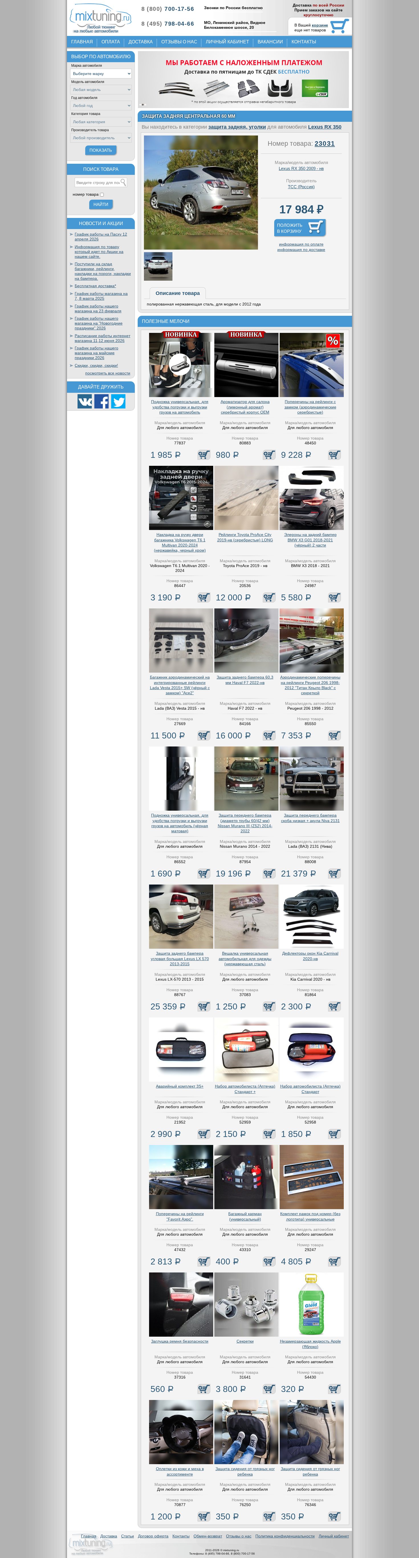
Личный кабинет (227, 41)
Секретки (245, 1341)
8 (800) (167, 9)
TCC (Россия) (301, 186)
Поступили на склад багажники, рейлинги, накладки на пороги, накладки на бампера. (103, 271)
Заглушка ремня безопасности (179, 1341)
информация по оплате (301, 244)
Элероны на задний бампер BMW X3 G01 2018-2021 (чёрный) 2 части (310, 539)
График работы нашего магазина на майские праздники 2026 (96, 353)
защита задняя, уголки (237, 127)
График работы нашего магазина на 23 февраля (98, 308)
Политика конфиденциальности (285, 1536)
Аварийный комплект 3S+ (180, 1086)
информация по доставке (301, 249)
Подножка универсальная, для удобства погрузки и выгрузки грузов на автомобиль (179, 406)
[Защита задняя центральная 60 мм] (201, 248)
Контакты (304, 41)
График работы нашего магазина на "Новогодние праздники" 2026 (99, 323)
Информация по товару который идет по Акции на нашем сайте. (99, 251)
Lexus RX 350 (324, 127)
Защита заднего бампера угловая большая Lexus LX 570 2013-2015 (180, 958)
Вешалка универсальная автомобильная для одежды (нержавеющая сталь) (245, 958)
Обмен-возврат (208, 1536)
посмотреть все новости (107, 373)
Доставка (141, 41)
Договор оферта (153, 1536)
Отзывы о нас (179, 41)
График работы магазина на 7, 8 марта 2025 (101, 296)
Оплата (110, 41)
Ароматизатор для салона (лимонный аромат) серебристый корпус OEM (245, 406)
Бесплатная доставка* (95, 286)
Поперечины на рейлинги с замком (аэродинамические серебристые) (310, 406)
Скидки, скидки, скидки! (96, 365)
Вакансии (270, 41)
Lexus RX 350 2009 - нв (301, 168)
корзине (320, 25)
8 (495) (167, 24)
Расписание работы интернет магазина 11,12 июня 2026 (102, 338)
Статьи (127, 1536)
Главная (82, 41)
